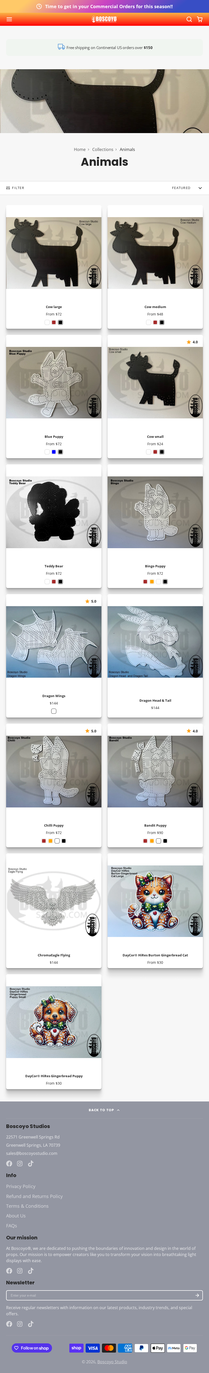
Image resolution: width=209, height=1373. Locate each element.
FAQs (11, 1226)
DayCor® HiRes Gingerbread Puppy (53, 1031)
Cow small (155, 397)
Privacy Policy (20, 1186)
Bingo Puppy (155, 526)
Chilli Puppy (53, 785)
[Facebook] (9, 1163)
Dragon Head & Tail (155, 656)
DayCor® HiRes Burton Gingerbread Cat (155, 910)
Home (80, 149)
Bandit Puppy (155, 785)
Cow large (53, 267)
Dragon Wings (53, 656)
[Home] (104, 19)
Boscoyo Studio (112, 1362)
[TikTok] (31, 1163)
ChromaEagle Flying (53, 910)
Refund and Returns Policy (34, 1196)
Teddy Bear (53, 526)
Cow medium (155, 267)
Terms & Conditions (27, 1206)
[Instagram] (20, 1163)
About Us (16, 1216)
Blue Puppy (53, 397)
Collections (102, 149)
